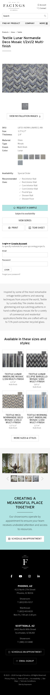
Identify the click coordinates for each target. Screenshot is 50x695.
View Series (25, 220)
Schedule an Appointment (26, 538)
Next (42, 478)
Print (15, 227)
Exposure (28, 684)
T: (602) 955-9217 (25, 602)
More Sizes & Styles (25, 438)
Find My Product (11, 23)
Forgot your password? (11, 274)
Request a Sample (27, 207)
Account (43, 5)
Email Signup (26, 661)
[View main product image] (25, 106)
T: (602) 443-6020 (25, 611)
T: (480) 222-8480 (25, 642)
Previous (8, 478)
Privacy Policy (10, 678)
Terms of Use (23, 678)
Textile (19, 32)
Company (30, 23)
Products (5, 32)
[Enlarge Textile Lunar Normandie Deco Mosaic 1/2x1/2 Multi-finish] (25, 78)
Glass (13, 32)
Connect (43, 8)
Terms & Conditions (28, 681)
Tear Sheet (38, 227)
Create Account (19, 243)
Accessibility (35, 678)
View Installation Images (23, 116)
